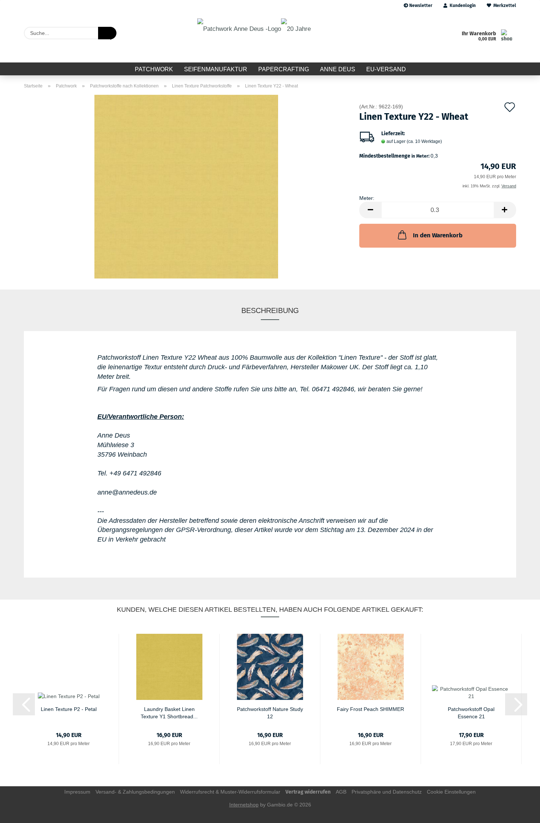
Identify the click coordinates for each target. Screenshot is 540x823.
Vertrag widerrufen (308, 792)
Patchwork (154, 69)
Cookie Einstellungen (451, 792)
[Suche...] (107, 33)
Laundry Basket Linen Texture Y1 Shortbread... (169, 712)
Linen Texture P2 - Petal (69, 709)
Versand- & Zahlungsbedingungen (135, 792)
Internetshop (244, 805)
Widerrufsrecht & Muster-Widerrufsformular (230, 792)
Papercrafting (283, 69)
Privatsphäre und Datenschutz (387, 792)
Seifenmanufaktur (215, 69)
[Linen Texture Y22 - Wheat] (186, 186)
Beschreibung (270, 310)
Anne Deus (337, 69)
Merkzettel (503, 5)
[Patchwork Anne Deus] (254, 36)
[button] (370, 210)
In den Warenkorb (437, 235)
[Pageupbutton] (520, 812)
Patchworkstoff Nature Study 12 (270, 712)
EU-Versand (386, 69)
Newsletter (420, 5)
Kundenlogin (461, 5)
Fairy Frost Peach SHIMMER (370, 709)
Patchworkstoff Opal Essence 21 (471, 712)
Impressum (77, 792)
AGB (341, 792)
